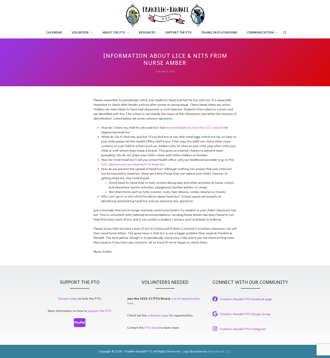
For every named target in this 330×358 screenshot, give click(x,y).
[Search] (284, 32)
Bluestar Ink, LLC (219, 351)
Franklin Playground (219, 32)
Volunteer (80, 32)
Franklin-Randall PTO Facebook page (246, 298)
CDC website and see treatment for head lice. (133, 164)
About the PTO (113, 32)
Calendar (54, 32)
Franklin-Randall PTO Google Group (245, 313)
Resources (147, 32)
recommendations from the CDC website (195, 127)
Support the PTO (178, 32)
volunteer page (158, 315)
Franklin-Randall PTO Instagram (243, 328)
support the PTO (99, 311)
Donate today (68, 298)
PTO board (152, 328)
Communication (260, 32)
